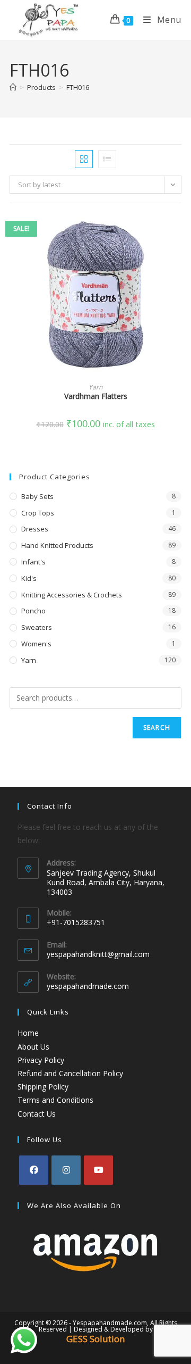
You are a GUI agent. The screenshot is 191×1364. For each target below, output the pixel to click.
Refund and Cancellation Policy (70, 1073)
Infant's (33, 562)
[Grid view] (84, 159)
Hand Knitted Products (57, 545)
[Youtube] (98, 1170)
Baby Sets (37, 496)
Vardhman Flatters (95, 396)
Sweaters (36, 627)
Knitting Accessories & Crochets (71, 595)
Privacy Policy (41, 1060)
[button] (178, 260)
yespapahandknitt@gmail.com (98, 954)
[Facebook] (33, 1170)
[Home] (13, 87)
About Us (33, 1047)
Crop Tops (37, 513)
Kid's (29, 578)
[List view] (107, 159)
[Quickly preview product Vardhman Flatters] (178, 232)
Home (28, 1033)
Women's (36, 643)
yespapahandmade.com (88, 986)
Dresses (34, 529)
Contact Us (37, 1114)
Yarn (95, 387)
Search (156, 727)
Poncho (33, 611)
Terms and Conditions (55, 1100)
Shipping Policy (43, 1087)
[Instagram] (66, 1170)
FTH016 (77, 87)
